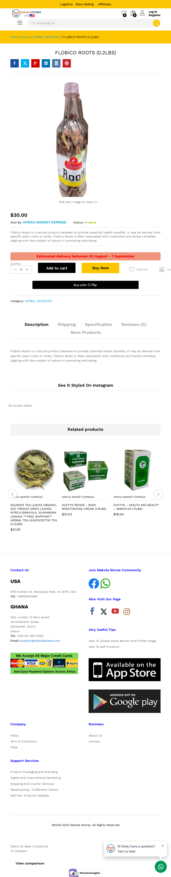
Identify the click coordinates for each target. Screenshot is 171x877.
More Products (85, 332)
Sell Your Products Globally (29, 795)
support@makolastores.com (40, 640)
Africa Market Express (44, 222)
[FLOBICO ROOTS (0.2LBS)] (14, 63)
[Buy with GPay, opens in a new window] (85, 285)
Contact (94, 741)
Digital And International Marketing (35, 777)
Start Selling (85, 4)
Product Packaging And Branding (33, 772)
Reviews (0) (134, 324)
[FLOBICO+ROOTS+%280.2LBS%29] (25, 63)
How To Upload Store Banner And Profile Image (122, 640)
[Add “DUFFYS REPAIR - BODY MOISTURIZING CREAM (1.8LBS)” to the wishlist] (94, 490)
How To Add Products (104, 646)
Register (155, 15)
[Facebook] (92, 612)
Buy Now (100, 268)
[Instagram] (126, 612)
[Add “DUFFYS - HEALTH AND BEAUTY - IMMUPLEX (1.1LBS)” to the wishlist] (146, 490)
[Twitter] (103, 612)
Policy (14, 735)
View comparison (30, 863)
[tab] (36, 326)
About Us (95, 735)
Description (36, 324)
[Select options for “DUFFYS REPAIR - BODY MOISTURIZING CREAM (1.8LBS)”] (75, 490)
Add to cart (56, 268)
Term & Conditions (23, 741)
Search (156, 23)
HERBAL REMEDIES (38, 301)
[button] (24, 490)
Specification (98, 324)
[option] (34, 492)
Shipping (67, 324)
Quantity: (15, 264)
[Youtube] (115, 612)
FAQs (14, 747)
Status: (79, 222)
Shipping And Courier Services (32, 783)
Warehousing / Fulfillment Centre (34, 789)
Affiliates (104, 4)
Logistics (66, 4)
